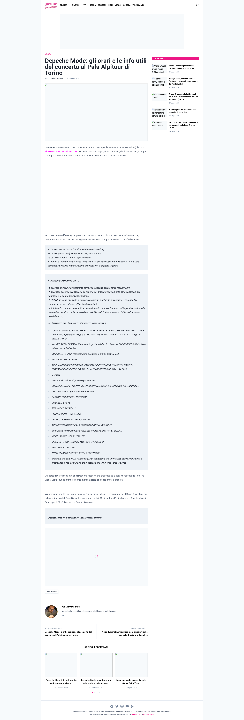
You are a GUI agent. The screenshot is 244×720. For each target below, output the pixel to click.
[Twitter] (116, 706)
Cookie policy (136, 714)
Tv (84, 5)
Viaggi (118, 5)
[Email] (63, 615)
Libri (110, 5)
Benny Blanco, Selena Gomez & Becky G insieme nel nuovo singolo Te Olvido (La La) (183, 81)
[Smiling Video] (132, 706)
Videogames (138, 5)
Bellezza (102, 5)
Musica (63, 5)
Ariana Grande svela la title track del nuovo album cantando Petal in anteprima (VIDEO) (183, 96)
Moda (93, 5)
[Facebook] (111, 706)
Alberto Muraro (58, 78)
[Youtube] (127, 706)
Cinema (75, 5)
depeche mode (51, 591)
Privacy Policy (148, 714)
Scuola (127, 5)
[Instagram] (122, 706)
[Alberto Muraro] (51, 611)
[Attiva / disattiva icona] (198, 5)
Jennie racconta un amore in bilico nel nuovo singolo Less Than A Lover (183, 125)
